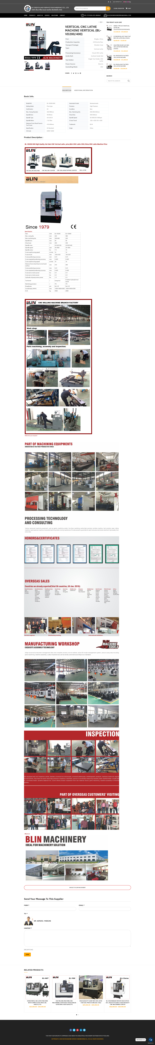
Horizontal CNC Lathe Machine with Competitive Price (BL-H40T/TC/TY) (37, 1002)
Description (66, 90)
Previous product (99, 22)
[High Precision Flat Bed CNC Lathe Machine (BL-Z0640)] (109, 48)
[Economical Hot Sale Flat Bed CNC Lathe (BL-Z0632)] (109, 39)
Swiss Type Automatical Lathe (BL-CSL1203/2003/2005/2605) (122, 27)
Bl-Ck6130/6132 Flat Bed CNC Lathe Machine (121, 56)
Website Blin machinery (77, 887)
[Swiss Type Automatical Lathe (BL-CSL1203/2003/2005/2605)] (109, 29)
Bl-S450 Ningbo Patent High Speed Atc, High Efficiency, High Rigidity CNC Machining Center (117, 1002)
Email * (81, 905)
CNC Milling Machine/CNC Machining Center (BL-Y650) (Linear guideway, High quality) (64, 1002)
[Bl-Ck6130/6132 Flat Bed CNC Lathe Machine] (109, 58)
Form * (26, 905)
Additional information (83, 90)
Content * (28, 928)
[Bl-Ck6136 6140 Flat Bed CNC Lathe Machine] (109, 67)
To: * (26, 913)
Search (108, 8)
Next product (103, 22)
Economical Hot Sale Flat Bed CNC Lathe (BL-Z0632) (122, 37)
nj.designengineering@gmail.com (119, 15)
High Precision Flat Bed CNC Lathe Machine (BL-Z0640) (121, 46)
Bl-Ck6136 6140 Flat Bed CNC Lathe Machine (121, 65)
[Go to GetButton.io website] (151, 1043)
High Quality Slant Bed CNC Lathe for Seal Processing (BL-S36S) (90, 1002)
